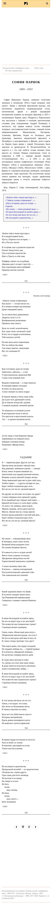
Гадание (8, 206)
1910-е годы (38, 68)
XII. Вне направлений (13, 71)
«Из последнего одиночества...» (19, 218)
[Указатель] (29, 827)
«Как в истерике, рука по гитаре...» (20, 203)
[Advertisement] (26, 36)
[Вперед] (35, 827)
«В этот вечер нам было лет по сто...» (21, 215)
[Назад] (16, 827)
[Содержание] (23, 827)
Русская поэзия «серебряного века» (16, 68)
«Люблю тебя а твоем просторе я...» (20, 197)
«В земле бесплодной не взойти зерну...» (22, 212)
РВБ (26, 3)
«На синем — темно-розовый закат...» (21, 209)
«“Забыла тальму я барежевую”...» (20, 200)
